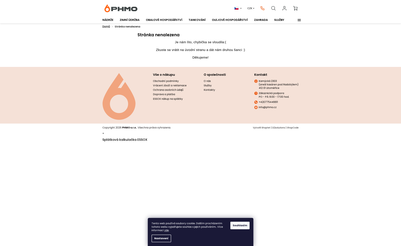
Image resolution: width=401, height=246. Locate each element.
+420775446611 (268, 102)
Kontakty (209, 90)
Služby (208, 85)
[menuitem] (108, 20)
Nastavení (161, 238)
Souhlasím (240, 225)
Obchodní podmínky (166, 81)
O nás (207, 81)
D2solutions (278, 127)
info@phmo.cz (268, 107)
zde (166, 230)
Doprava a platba (164, 94)
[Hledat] (273, 8)
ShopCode (293, 127)
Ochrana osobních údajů (168, 90)
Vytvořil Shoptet (261, 127)
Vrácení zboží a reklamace (170, 85)
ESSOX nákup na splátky (168, 99)
